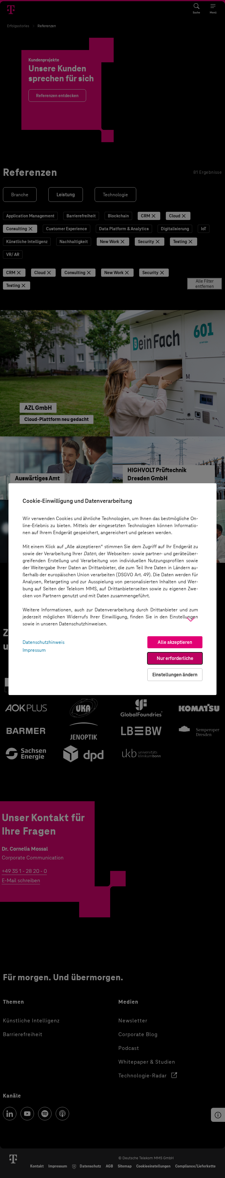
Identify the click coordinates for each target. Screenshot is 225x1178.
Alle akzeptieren (175, 642)
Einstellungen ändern (174, 675)
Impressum (34, 650)
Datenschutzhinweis (43, 642)
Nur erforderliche (175, 658)
